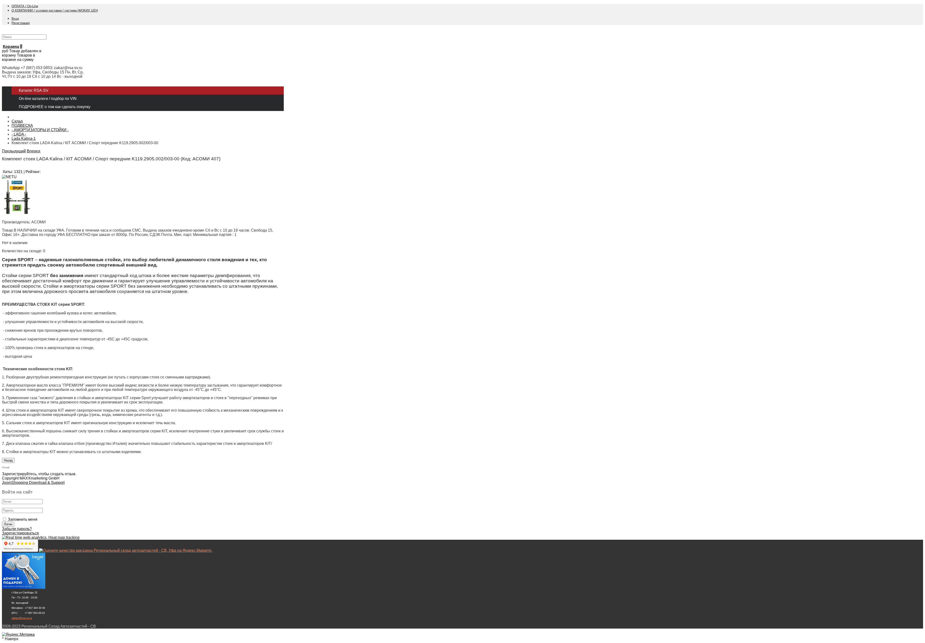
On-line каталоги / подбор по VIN (48, 99)
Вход (15, 18)
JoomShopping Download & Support (33, 483)
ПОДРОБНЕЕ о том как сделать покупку (54, 107)
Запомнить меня (22, 519)
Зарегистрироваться (20, 533)
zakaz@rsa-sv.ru (22, 618)
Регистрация (21, 23)
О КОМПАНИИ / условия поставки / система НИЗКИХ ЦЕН (55, 10)
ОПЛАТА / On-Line (25, 6)
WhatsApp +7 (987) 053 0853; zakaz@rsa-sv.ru (42, 68)
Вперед (33, 151)
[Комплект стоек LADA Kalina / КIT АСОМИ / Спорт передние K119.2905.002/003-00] (17, 214)
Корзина (11, 47)
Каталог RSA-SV (33, 90)
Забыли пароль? (17, 529)
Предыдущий (14, 151)
